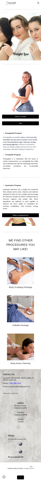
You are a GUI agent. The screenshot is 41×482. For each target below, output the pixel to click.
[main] (20, 54)
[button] (2, 3)
